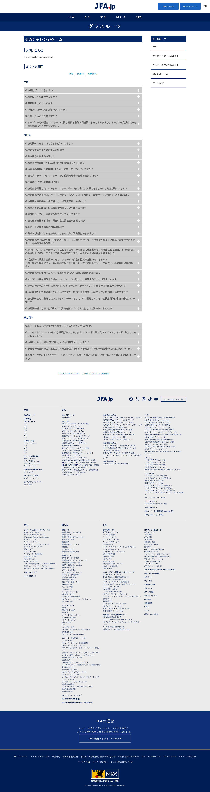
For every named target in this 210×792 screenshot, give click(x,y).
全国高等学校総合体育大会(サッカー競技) (118, 429)
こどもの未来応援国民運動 (112, 591)
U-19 (25, 428)
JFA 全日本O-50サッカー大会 (155, 462)
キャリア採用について (120, 761)
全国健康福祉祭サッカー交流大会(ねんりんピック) (162, 469)
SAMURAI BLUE (29, 421)
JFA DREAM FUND (151, 564)
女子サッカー (149, 577)
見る (87, 17)
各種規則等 (148, 603)
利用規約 (56, 756)
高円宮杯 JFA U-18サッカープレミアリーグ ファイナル (122, 417)
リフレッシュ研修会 (69, 570)
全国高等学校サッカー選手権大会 (115, 427)
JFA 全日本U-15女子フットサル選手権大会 (160, 490)
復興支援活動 (107, 601)
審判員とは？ (66, 534)
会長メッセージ (149, 532)
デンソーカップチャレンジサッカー (74, 457)
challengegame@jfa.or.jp (43, 57)
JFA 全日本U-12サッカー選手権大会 (116, 463)
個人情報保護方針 (70, 756)
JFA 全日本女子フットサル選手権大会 (158, 478)
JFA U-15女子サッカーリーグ (155, 437)
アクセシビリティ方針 (40, 756)
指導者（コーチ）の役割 (70, 558)
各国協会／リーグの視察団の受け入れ (116, 629)
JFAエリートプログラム (111, 539)
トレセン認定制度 (109, 534)
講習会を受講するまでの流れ (72, 565)
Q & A (146, 607)
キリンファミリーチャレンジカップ (36, 544)
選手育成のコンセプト (110, 532)
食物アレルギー (67, 622)
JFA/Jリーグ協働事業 (110, 566)
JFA (105, 524)
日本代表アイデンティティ (33, 482)
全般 (71, 73)
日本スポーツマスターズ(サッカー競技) (75, 448)
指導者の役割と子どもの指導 (72, 657)
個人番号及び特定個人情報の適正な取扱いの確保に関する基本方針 (110, 756)
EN (205, 6)
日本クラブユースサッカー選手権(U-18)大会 (118, 434)
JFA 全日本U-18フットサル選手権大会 (158, 485)
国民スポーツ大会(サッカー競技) (73, 433)
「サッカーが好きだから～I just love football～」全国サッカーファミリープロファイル (41, 564)
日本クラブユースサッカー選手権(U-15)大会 (118, 453)
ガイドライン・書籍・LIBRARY (73, 634)
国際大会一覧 (66, 417)
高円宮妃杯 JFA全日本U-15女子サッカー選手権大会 (163, 434)
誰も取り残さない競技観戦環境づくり (116, 577)
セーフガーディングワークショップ (74, 681)
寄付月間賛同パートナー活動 (113, 611)
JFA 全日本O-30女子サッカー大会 (157, 420)
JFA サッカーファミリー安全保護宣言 (75, 643)
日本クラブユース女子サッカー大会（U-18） (160, 446)
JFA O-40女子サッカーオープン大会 (157, 422)
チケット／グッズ (150, 595)
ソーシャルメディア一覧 (173, 399)
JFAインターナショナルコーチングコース (76, 599)
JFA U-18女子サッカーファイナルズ (157, 427)
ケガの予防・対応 (68, 627)
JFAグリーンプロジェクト (112, 574)
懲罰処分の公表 (67, 691)
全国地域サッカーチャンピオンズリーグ (76, 436)
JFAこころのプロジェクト (112, 586)
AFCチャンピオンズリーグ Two (73, 431)
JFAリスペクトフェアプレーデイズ (74, 672)
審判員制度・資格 (68, 539)
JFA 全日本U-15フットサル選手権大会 (158, 488)
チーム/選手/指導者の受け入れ (113, 626)
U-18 (25, 430)
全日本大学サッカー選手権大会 (73, 450)
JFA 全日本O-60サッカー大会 (155, 464)
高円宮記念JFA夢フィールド (113, 563)
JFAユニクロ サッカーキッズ (34, 534)
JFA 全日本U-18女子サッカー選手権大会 (159, 429)
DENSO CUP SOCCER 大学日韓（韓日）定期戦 (79, 460)
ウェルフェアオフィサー (70, 674)
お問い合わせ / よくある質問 (96, 373)
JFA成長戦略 (148, 539)
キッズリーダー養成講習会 (33, 554)
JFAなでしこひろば (31, 539)
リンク (146, 610)
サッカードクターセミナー (71, 615)
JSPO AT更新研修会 (69, 617)
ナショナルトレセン (110, 537)
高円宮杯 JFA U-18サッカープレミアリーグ (118, 420)
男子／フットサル (30, 458)
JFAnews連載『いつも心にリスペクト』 (76, 662)
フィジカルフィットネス (70, 592)
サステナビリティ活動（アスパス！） (157, 554)
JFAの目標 (148, 537)
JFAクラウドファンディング (72, 695)
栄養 (63, 624)
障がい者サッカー (161, 74)
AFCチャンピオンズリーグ (71, 426)
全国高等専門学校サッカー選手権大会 (75, 467)
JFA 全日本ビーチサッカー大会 (156, 503)
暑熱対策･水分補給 (68, 610)
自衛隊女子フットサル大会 (154, 480)
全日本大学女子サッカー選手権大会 (157, 425)
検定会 (80, 73)
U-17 (25, 432)
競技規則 (65, 547)
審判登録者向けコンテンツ (71, 544)
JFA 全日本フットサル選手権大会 (156, 475)
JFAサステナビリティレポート (113, 606)
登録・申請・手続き (151, 544)
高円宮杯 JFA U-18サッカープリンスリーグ (118, 422)
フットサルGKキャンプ (111, 549)
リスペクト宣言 (67, 640)
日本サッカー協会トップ (153, 530)
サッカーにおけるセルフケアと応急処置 (76, 629)
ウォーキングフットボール (33, 546)
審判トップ (65, 530)
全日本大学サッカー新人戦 (71, 455)
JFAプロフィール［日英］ (153, 566)
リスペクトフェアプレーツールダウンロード (77, 686)
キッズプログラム (30, 551)
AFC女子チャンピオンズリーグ (156, 449)
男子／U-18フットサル (32, 463)
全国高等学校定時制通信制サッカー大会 (117, 432)
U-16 (25, 435)
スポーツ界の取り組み (69, 669)
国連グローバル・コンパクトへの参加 (116, 608)
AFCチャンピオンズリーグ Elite (73, 428)
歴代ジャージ (28, 484)
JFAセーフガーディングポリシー (73, 645)
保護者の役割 (66, 660)
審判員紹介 (65, 542)
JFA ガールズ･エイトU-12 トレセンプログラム (119, 547)
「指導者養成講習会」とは (71, 562)
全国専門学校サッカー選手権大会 (73, 472)
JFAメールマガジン (151, 614)
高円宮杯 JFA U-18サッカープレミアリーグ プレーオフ (122, 425)
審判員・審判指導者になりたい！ (73, 537)
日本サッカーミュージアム (154, 515)
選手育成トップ (108, 530)
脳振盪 (64, 607)
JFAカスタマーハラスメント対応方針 (179, 756)
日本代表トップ (29, 415)
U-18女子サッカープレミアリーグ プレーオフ (161, 432)
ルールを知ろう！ (151, 507)
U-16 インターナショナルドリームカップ (117, 439)
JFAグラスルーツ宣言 (31, 532)
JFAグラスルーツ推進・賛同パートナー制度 (39, 568)
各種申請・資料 (67, 584)
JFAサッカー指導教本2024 (71, 575)
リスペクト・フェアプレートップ (73, 638)
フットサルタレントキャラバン (114, 551)
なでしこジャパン (30, 443)
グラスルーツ (105, 26)
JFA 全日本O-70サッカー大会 (155, 467)
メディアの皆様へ (100, 761)
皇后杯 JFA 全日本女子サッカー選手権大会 (160, 417)
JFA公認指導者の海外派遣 (71, 596)
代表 (71, 17)
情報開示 (147, 547)
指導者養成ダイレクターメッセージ (74, 560)
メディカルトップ (68, 605)
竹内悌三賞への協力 (110, 589)
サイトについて (21, 756)
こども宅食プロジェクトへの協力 (114, 603)
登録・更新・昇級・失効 (70, 582)
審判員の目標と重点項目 (70, 551)
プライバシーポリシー (68, 373)
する (103, 17)
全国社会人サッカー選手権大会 (73, 440)
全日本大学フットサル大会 (154, 483)
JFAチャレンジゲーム (31, 542)
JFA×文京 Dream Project (152, 561)
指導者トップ (66, 555)
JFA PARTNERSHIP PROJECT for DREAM (77, 702)
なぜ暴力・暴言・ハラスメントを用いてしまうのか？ (80, 652)
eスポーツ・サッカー (31, 478)
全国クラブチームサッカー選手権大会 (75, 438)
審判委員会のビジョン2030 (71, 532)
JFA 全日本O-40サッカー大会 (155, 460)
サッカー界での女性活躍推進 (113, 579)
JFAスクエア (28, 549)
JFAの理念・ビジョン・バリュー (105, 738)
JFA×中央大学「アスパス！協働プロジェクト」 (119, 584)
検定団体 (92, 73)
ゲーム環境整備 (108, 556)
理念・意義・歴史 (68, 579)
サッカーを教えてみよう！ (166, 64)
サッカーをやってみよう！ (166, 55)
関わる (121, 17)
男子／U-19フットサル (32, 461)
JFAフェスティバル (31, 561)
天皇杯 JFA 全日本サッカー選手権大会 (75, 423)
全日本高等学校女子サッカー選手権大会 (159, 439)
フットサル (148, 581)
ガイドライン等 (67, 601)
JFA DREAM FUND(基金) (71, 699)
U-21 (25, 426)
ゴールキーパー (67, 589)
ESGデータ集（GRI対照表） (154, 549)
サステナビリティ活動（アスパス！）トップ (118, 572)
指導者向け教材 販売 (69, 577)
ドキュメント (149, 588)
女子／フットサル (30, 466)
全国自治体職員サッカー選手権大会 (74, 443)
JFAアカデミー (108, 559)
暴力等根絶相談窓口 (69, 689)
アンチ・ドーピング (69, 619)
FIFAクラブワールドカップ (71, 474)
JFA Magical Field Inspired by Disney (36, 537)
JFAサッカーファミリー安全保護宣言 (116, 582)
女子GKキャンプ (108, 544)
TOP (155, 46)
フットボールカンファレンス (72, 572)
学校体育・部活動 (30, 556)
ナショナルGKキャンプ (111, 542)
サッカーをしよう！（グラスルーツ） (37, 530)
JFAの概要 (148, 534)
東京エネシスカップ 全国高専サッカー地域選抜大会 (80, 470)
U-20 (25, 445)
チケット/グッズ (190, 6)
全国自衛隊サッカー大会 (70, 445)
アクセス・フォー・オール (153, 559)
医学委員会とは (67, 632)
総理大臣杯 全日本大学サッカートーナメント (77, 453)
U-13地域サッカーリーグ (112, 450)
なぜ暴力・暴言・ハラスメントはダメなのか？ (78, 655)
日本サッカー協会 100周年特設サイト (157, 556)
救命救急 (65, 612)
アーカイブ (158, 83)
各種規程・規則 (149, 542)
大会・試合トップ (68, 415)
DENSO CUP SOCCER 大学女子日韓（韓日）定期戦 (80, 465)
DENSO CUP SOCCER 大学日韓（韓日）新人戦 (79, 462)
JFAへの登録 (168, 6)
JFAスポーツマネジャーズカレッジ (115, 594)
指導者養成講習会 (68, 567)
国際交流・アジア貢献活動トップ (114, 614)
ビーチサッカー (29, 472)
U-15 (25, 437)
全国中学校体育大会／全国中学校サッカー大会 (119, 448)
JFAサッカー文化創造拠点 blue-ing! (158, 511)
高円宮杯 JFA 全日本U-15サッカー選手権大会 (119, 445)
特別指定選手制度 (109, 554)
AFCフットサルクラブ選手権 (155, 497)
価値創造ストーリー (151, 551)
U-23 (25, 423)
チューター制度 (67, 587)
